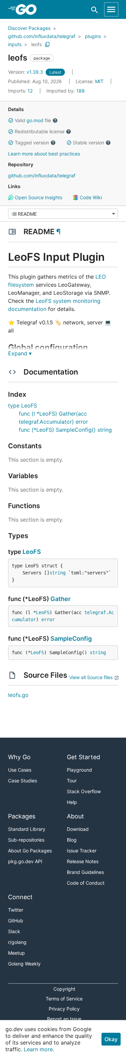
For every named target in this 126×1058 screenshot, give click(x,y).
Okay (111, 1039)
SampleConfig (71, 638)
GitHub (15, 920)
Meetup (16, 953)
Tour (72, 780)
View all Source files (91, 677)
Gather (60, 598)
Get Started (83, 757)
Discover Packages (29, 28)
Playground (79, 770)
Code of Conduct (85, 883)
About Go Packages (30, 850)
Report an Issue (64, 1019)
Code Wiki (90, 197)
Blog (72, 840)
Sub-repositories (26, 840)
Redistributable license (39, 131)
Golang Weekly (24, 963)
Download (78, 829)
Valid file (32, 120)
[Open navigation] (111, 9)
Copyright (64, 989)
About (75, 816)
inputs (15, 44)
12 (21, 91)
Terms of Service (64, 998)
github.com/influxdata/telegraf (41, 36)
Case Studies (22, 780)
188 (65, 91)
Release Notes (82, 861)
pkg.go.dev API (25, 861)
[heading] (28, 9)
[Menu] (63, 214)
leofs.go (18, 695)
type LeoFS (22, 405)
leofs (36, 44)
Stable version (89, 142)
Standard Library (26, 829)
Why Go (19, 757)
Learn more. (39, 1049)
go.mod (35, 120)
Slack (14, 931)
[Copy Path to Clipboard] (47, 44)
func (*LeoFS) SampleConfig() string (65, 429)
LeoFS (32, 551)
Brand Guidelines (85, 872)
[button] (10, 120)
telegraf (95, 612)
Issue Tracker (81, 850)
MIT (99, 81)
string (57, 572)
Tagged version (31, 142)
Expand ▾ (20, 353)
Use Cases (19, 770)
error (48, 619)
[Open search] (94, 9)
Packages (21, 816)
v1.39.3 (26, 72)
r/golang (17, 942)
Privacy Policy (64, 1009)
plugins (93, 36)
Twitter (15, 910)
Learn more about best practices (44, 153)
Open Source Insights (37, 197)
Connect (20, 897)
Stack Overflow (84, 791)
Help (72, 802)
